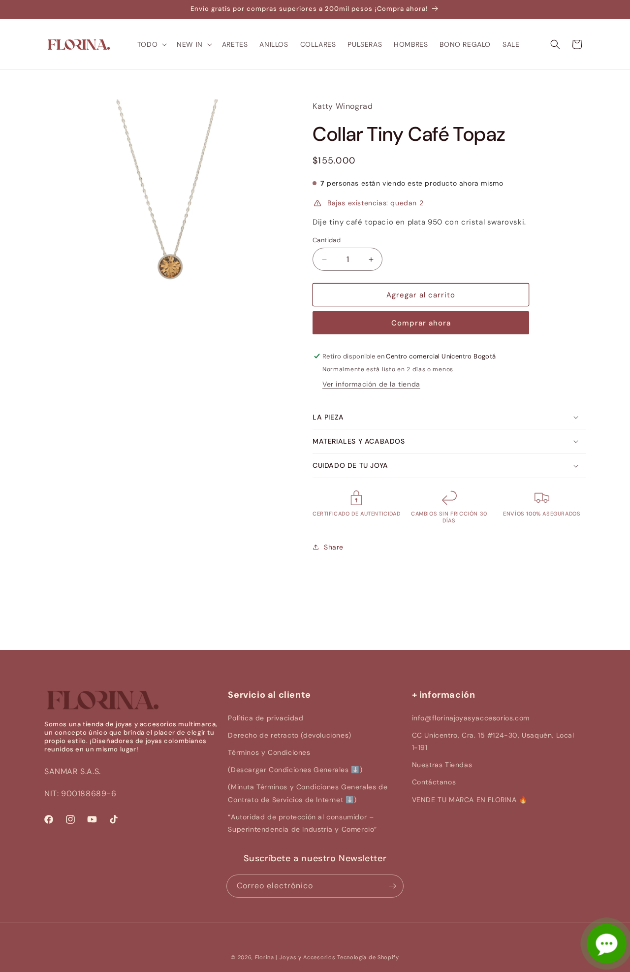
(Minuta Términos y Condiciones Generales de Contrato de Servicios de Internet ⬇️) (307, 793)
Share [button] (334, 547)
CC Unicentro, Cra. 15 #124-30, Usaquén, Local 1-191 (493, 741)
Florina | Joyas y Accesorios (295, 957)
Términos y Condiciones (269, 752)
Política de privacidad (265, 717)
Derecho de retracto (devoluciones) (289, 735)
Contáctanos (434, 782)
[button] (151, 44)
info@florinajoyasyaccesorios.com (471, 717)
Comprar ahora (421, 323)
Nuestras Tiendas (442, 764)
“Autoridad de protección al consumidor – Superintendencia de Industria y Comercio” (302, 823)
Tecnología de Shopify (368, 957)
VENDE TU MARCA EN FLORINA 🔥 (470, 799)
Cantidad (327, 240)
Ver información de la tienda (371, 384)
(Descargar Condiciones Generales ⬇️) (295, 769)
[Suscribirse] (392, 886)
